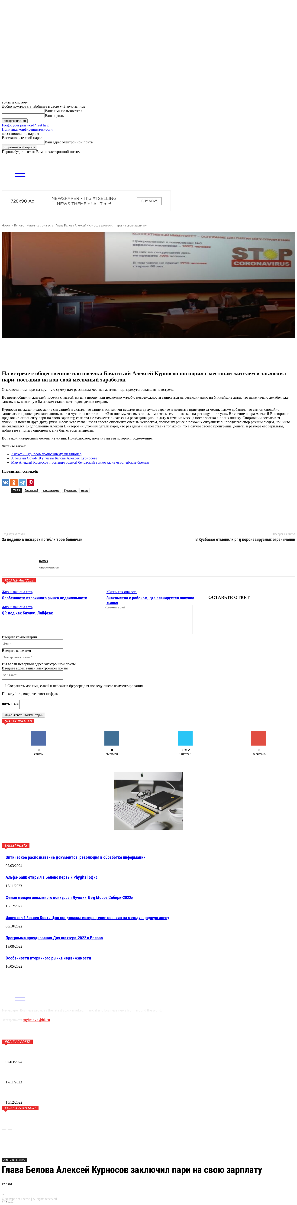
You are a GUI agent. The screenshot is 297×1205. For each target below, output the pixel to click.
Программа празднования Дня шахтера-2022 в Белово (54, 937)
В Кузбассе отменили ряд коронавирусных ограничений (245, 539)
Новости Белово (13, 225)
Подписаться (258, 732)
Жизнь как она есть (40, 225)
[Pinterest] (30, 482)
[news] (20, 564)
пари (84, 490)
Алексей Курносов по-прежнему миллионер (46, 454)
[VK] (9, 511)
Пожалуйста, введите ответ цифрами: (31, 694)
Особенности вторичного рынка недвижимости (44, 597)
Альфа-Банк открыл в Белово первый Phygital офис (52, 877)
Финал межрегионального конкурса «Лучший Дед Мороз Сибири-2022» (69, 897)
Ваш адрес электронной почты (69, 142)
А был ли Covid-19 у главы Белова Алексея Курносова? (55, 458)
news (9, 1183)
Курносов (70, 490)
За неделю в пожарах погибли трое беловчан (42, 539)
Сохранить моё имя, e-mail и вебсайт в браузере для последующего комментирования (75, 686)
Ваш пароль (54, 116)
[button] (291, 158)
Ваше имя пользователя (63, 111)
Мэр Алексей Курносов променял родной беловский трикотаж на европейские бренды (80, 462)
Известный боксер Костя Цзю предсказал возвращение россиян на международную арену (87, 917)
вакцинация (51, 490)
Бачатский (31, 490)
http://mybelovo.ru (49, 567)
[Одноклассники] (14, 482)
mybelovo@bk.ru (36, 1020)
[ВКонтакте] (5, 482)
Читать (112, 732)
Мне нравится (38, 732)
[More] (79, 354)
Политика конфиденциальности (27, 129)
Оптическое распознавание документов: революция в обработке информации (75, 857)
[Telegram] (252, 171)
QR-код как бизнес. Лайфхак (27, 613)
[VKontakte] (259, 171)
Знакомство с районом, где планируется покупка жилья (150, 600)
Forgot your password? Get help (25, 125)
